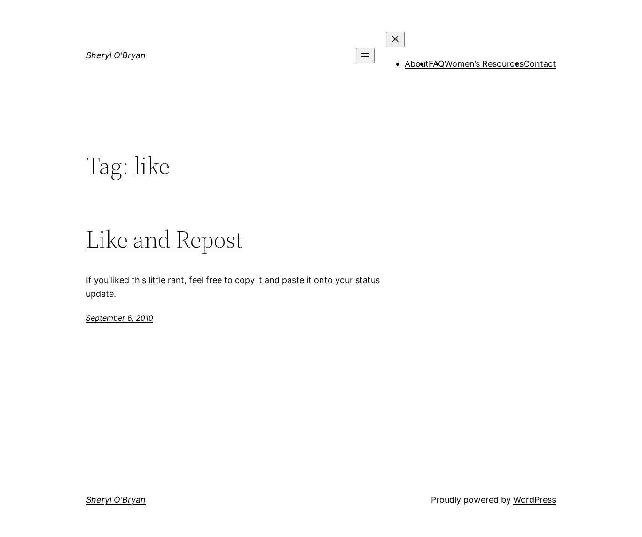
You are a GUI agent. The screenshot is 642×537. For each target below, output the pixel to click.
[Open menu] (365, 55)
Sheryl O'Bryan (116, 55)
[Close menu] (395, 39)
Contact (540, 64)
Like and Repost (164, 239)
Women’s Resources (484, 64)
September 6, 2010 (119, 318)
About (417, 64)
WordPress (534, 500)
